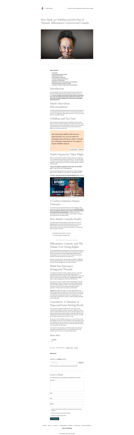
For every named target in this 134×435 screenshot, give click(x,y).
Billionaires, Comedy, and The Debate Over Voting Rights (64, 81)
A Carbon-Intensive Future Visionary (60, 78)
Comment (52, 380)
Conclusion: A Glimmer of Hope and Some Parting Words (64, 84)
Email (51, 398)
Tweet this (80, 149)
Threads (52, 290)
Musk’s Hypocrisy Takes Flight (58, 77)
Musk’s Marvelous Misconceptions (59, 74)
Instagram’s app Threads (75, 277)
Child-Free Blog (48, 8)
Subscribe (81, 362)
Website (51, 403)
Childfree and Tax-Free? (57, 75)
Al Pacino (80, 171)
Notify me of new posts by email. (58, 415)
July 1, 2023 (66, 235)
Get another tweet (73, 149)
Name (51, 393)
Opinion (71, 347)
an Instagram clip (67, 168)
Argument (76, 347)
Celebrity (67, 347)
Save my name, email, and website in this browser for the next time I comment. (66, 410)
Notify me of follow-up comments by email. (61, 413)
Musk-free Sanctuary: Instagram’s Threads (61, 83)
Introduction (55, 72)
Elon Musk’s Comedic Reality (58, 80)
